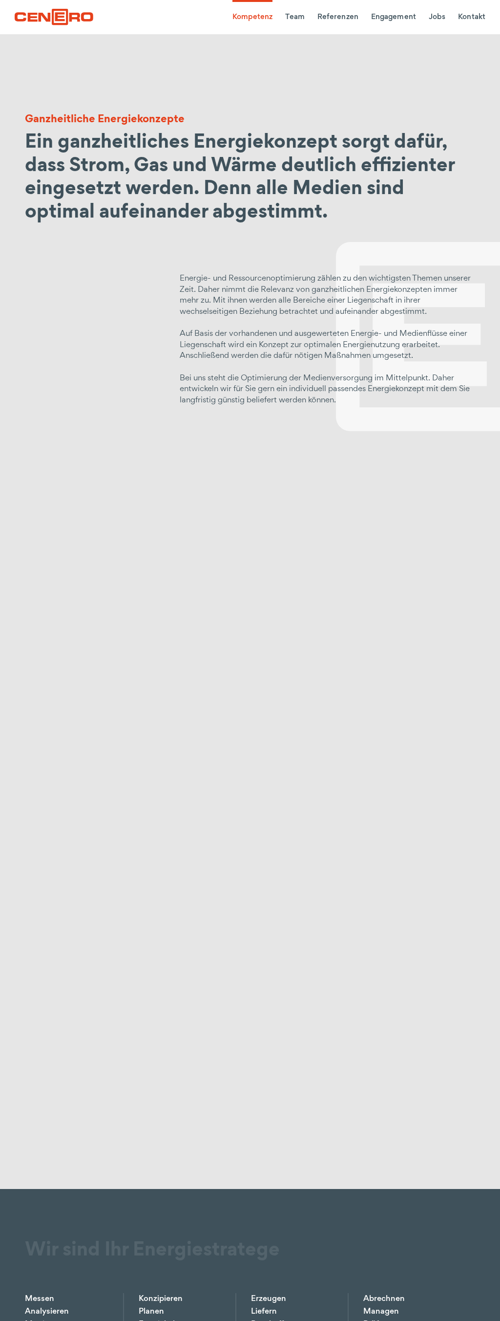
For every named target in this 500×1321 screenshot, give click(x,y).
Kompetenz (252, 17)
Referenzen (337, 17)
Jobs (437, 17)
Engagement (393, 17)
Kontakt (471, 17)
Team (294, 17)
